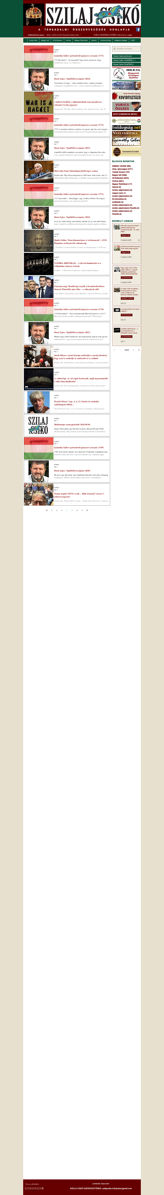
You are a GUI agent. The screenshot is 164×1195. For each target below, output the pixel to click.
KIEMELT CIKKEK (127, 298)
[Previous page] (52, 510)
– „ (54, 35)
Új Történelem (127, 278)
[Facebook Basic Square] (138, 29)
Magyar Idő (125, 235)
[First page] (47, 510)
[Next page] (82, 510)
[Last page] (87, 510)
